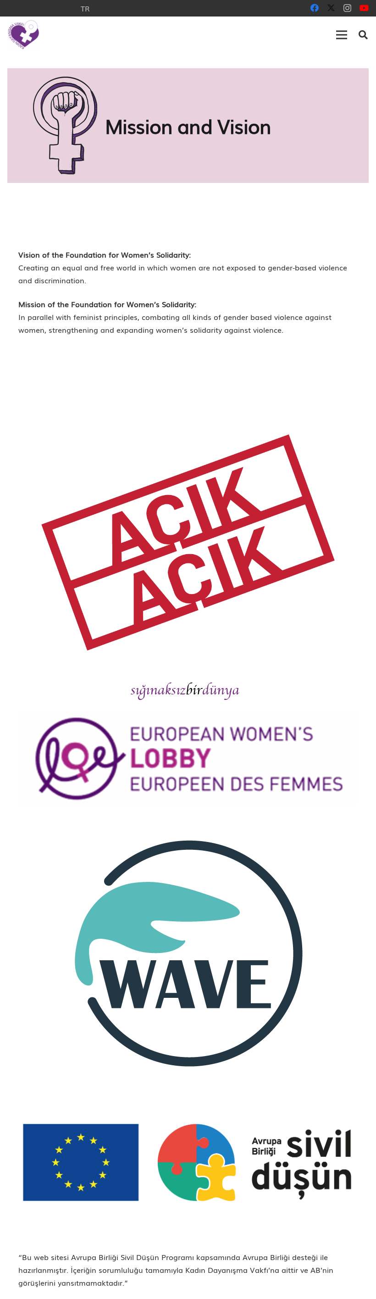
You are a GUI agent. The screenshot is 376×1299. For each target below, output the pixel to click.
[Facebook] (314, 8)
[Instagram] (347, 8)
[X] (331, 8)
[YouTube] (364, 8)
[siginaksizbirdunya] (188, 691)
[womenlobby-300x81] (188, 758)
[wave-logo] (188, 952)
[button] (341, 34)
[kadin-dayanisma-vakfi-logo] (23, 35)
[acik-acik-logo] (188, 542)
